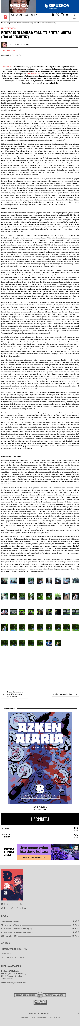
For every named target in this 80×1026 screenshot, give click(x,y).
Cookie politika (55, 1017)
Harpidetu (40, 819)
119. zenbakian (9, 51)
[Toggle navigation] (74, 19)
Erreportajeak (11, 23)
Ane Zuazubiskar (33, 74)
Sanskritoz (7, 67)
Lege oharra (24, 1017)
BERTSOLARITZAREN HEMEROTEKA (14, 949)
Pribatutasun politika (39, 1017)
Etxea (3, 23)
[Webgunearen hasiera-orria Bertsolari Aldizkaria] (6, 19)
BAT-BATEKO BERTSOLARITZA (13, 958)
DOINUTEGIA (6, 953)
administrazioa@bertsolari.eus (13, 983)
